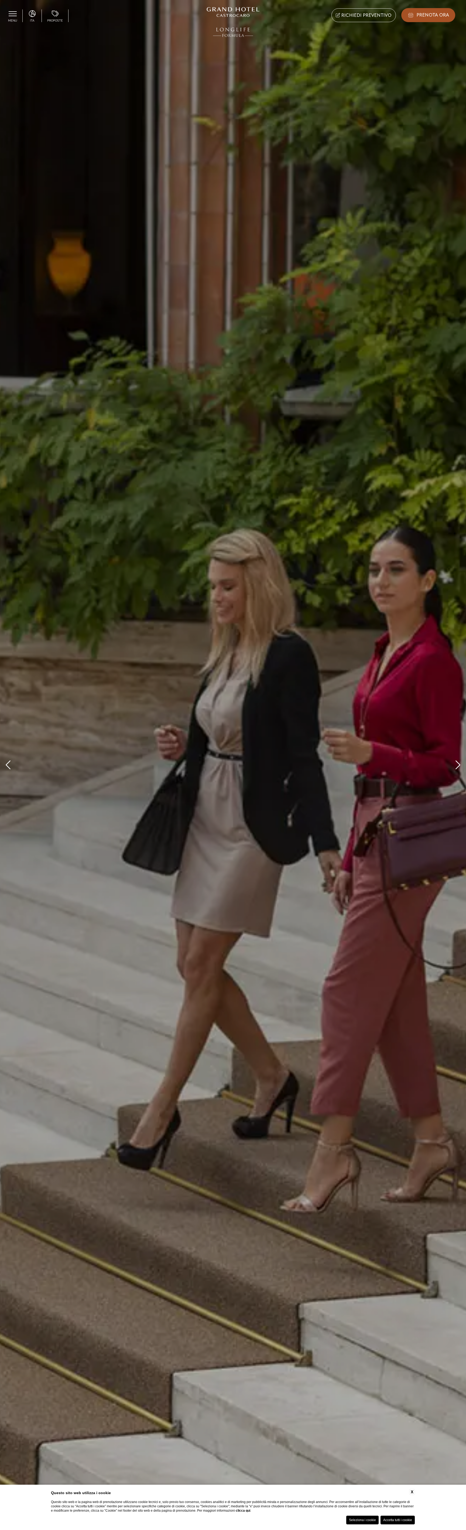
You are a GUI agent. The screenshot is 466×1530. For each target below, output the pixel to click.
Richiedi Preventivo (366, 15)
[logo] (233, 23)
